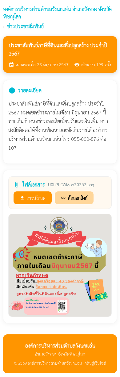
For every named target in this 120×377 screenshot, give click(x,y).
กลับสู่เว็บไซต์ (95, 363)
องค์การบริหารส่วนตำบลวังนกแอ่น (57, 13)
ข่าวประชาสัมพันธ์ (25, 26)
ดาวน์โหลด (33, 198)
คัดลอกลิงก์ (74, 198)
